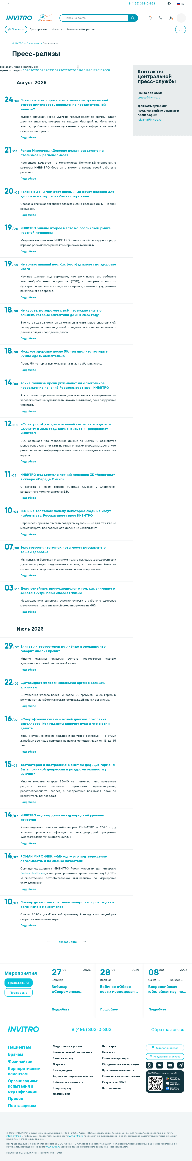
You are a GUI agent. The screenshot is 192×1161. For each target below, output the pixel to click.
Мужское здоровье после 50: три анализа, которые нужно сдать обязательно (64, 353)
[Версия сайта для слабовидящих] (169, 3)
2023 (49, 70)
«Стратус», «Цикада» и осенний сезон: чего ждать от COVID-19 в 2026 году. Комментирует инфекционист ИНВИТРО (66, 428)
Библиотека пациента (68, 1082)
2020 (71, 70)
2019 (78, 70)
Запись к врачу (63, 1058)
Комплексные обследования (72, 1052)
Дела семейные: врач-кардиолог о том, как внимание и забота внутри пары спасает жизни (67, 590)
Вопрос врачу (62, 1088)
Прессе (15, 1098)
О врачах (59, 1064)
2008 (106, 70)
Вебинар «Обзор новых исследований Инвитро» (119, 989)
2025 (34, 70)
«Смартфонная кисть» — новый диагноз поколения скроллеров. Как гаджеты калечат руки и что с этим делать (65, 723)
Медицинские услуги (67, 1046)
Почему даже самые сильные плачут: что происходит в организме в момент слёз (67, 904)
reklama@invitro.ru (149, 119)
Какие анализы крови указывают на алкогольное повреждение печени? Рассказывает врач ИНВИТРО (64, 385)
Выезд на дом (62, 1070)
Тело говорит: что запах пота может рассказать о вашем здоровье (63, 549)
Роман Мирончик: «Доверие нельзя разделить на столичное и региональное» (62, 152)
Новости (57, 29)
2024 (42, 70)
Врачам (15, 1054)
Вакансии (108, 1052)
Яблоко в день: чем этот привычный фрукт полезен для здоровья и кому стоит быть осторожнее (67, 194)
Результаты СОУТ (114, 1082)
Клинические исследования (121, 1076)
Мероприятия (20, 973)
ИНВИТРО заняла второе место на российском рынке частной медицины (65, 230)
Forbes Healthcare (32, 873)
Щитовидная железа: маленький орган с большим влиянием (63, 685)
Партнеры (109, 1046)
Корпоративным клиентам (24, 1071)
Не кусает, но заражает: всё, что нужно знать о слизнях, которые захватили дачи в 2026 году (60, 312)
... (78, 67)
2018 (85, 70)
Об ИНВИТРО (61, 1094)
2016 (99, 70)
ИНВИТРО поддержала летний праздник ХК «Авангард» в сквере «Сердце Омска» (67, 477)
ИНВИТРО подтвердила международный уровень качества (62, 817)
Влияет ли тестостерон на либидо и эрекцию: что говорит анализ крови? (63, 648)
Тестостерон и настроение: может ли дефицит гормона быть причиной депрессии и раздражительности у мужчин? (67, 769)
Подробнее (28, 137)
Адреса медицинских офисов (73, 1076)
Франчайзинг (21, 1061)
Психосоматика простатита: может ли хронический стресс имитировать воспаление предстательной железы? (64, 104)
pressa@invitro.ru (149, 97)
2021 (63, 70)
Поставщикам (22, 1105)
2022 (56, 70)
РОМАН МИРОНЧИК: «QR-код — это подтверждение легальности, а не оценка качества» (63, 858)
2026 (26, 70)
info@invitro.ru (14, 1135)
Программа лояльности (118, 1070)
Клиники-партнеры (115, 1058)
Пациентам (19, 1047)
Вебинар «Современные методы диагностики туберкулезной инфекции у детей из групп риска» (71, 989)
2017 (92, 70)
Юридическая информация (120, 1064)
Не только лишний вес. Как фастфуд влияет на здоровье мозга (68, 266)
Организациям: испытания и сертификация (23, 1086)
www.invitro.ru (75, 1135)
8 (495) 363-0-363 (142, 3)
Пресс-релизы (38, 29)
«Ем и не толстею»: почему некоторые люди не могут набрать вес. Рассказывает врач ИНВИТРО (65, 513)
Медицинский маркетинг (81, 29)
